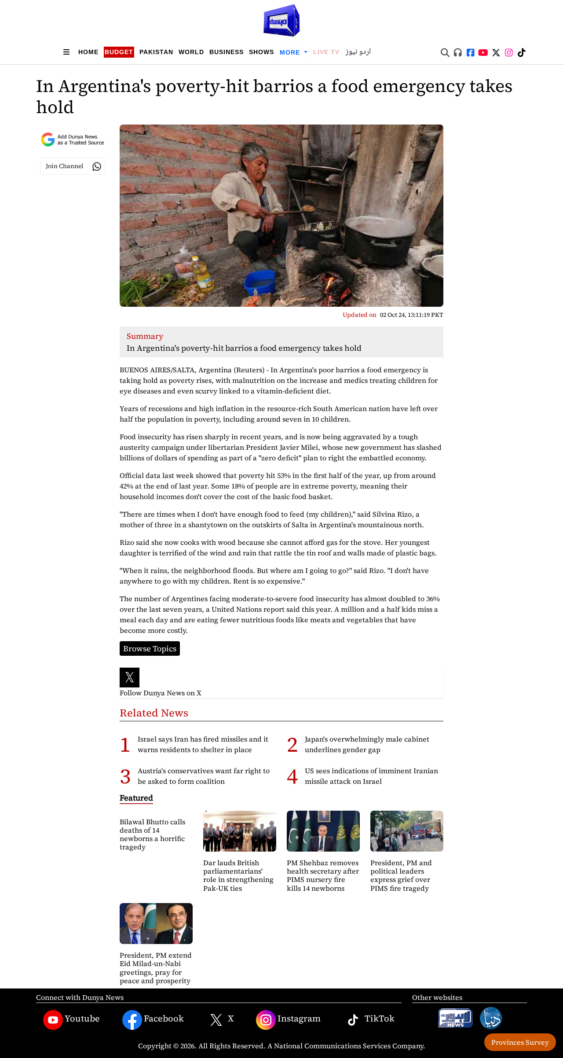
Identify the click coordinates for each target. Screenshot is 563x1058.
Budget (119, 51)
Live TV (326, 51)
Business (226, 51)
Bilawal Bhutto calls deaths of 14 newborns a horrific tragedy (152, 834)
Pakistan (156, 51)
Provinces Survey (520, 1042)
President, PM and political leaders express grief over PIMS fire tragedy (401, 875)
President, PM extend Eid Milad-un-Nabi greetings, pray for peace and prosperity (156, 967)
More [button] (291, 52)
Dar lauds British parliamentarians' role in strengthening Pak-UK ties (238, 875)
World (191, 51)
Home (88, 51)
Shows (261, 51)
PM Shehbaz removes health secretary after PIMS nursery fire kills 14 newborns (323, 875)
